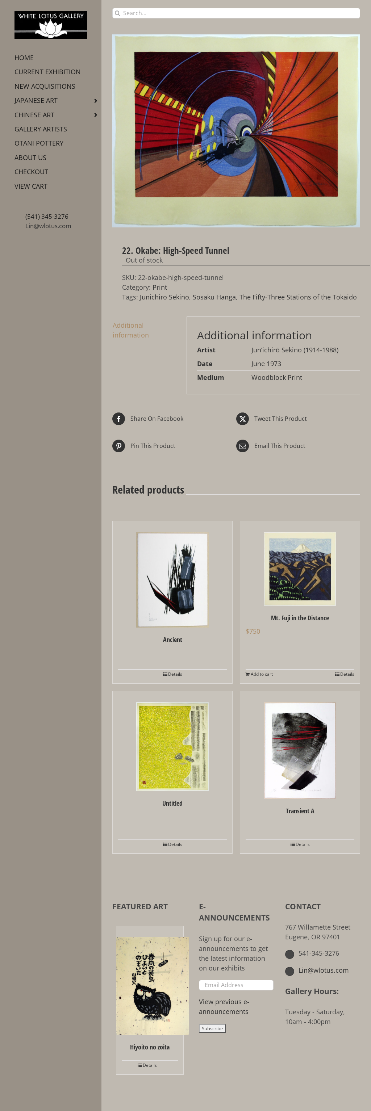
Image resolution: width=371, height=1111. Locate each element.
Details (175, 674)
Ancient (172, 639)
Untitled (172, 803)
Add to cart (262, 674)
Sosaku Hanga (214, 297)
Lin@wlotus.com (48, 226)
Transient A (300, 810)
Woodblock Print (276, 377)
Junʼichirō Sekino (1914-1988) (294, 349)
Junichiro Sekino (164, 297)
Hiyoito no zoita (150, 1047)
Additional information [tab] (131, 330)
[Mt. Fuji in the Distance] (300, 563)
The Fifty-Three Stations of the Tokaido (298, 297)
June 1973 (266, 363)
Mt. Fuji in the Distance (300, 617)
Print (160, 287)
